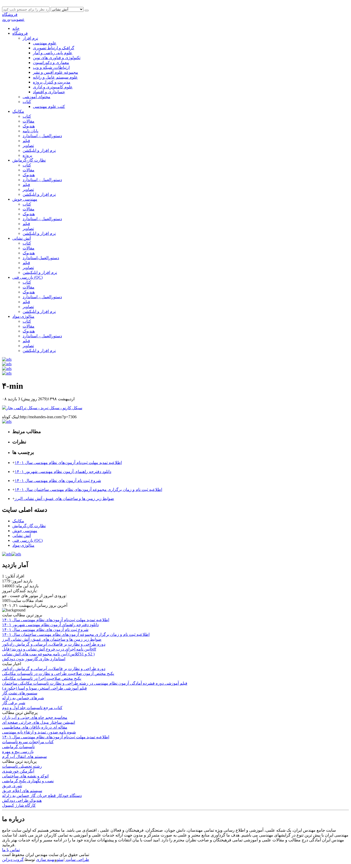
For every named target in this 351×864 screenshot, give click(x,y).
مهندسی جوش (24, 199)
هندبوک (29, 126)
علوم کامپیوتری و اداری (53, 87)
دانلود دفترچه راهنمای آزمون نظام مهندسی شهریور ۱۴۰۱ (63, 471)
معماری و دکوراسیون (51, 62)
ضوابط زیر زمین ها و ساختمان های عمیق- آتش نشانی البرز (64, 498)
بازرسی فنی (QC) (27, 277)
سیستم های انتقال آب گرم (24, 756)
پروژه (27, 155)
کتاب (27, 101)
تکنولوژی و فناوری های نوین (56, 57)
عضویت (18, 19)
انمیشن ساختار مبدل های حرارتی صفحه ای (38, 722)
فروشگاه (9, 14)
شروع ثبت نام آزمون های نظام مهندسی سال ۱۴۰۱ (58, 480)
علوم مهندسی (45, 43)
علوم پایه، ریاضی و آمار (52, 53)
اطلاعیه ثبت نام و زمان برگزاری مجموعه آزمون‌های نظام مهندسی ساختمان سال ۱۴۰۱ (88, 489)
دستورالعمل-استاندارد (41, 258)
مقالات (28, 121)
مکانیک (18, 111)
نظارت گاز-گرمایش (29, 160)
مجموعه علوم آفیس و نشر (55, 72)
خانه (16, 28)
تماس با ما (11, 850)
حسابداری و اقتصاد (49, 92)
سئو (60, 859)
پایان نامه (30, 131)
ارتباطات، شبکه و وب (51, 67)
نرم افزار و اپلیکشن (39, 150)
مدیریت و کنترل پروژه (51, 82)
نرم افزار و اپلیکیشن (40, 272)
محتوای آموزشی (36, 97)
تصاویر (28, 145)
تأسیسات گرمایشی (18, 747)
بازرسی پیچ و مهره (18, 751)
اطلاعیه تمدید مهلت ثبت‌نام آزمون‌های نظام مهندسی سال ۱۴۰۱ (68, 462)
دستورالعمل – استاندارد (42, 136)
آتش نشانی (21, 238)
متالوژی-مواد (23, 316)
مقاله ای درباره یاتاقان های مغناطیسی (34, 727)
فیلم (26, 140)
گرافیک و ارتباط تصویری (53, 48)
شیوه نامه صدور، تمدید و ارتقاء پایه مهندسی (39, 732)
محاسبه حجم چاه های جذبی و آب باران (34, 717)
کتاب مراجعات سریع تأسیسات (28, 742)
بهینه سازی (45, 859)
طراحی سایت (77, 859)
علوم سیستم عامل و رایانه (55, 77)
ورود (6, 19)
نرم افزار (30, 38)
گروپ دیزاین (13, 859)
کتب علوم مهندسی (49, 106)
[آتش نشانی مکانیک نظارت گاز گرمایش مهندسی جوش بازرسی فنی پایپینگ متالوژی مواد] (68, 9)
